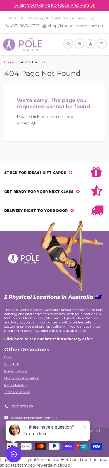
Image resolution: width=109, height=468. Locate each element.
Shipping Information (21, 378)
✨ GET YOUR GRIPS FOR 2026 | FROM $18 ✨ (54, 5)
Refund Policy (15, 385)
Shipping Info (39, 18)
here (45, 116)
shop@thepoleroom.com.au (75, 25)
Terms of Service (17, 392)
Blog (8, 357)
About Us (15, 18)
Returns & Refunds (70, 18)
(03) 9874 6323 (25, 25)
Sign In (95, 18)
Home (9, 62)
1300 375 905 (22, 406)
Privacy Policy (15, 371)
